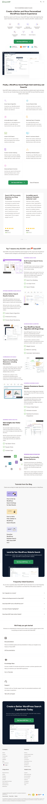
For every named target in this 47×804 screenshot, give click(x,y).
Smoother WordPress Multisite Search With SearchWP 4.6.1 (11, 538)
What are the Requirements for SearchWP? (13, 598)
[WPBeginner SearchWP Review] (40, 795)
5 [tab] (26, 239)
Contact (4, 757)
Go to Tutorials (9, 672)
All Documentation (10, 650)
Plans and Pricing (27, 774)
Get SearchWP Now (22, 41)
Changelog (26, 781)
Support (25, 772)
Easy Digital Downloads (7, 781)
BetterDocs (4, 786)
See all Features (34, 182)
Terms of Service (5, 796)
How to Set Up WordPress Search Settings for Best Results (11, 502)
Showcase (26, 783)
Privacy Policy (11, 796)
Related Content (27, 756)
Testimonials (4, 756)
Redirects (26, 757)
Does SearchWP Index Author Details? (11, 614)
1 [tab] (20, 239)
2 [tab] (22, 239)
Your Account (27, 777)
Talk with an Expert (10, 694)
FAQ (25, 784)
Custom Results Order (28, 754)
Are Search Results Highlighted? (10, 609)
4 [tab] (25, 239)
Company (4, 749)
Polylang (4, 777)
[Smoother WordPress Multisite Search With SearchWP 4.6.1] (12, 529)
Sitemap (16, 796)
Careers (4, 754)
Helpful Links (27, 769)
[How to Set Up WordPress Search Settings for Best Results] (12, 494)
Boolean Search (27, 766)
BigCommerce (5, 783)
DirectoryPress (5, 784)
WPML (3, 774)
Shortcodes (26, 763)
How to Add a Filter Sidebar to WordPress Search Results (11, 519)
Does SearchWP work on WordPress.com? (12, 603)
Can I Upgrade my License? (9, 593)
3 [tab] (23, 239)
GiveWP (4, 779)
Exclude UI (26, 764)
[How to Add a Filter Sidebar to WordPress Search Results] (12, 511)
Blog (3, 761)
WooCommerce (5, 772)
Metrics (25, 752)
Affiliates (4, 759)
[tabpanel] (13, 214)
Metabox (4, 776)
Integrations (5, 769)
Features (26, 749)
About (3, 752)
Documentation (27, 776)
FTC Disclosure (5, 763)
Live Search (26, 759)
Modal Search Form (28, 761)
